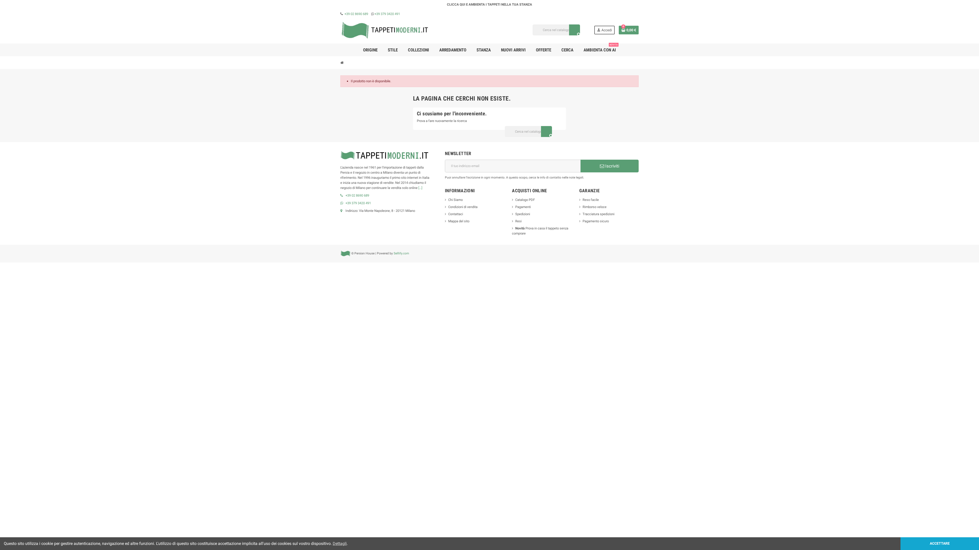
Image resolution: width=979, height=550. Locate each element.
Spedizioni (522, 214)
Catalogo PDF (525, 200)
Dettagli (340, 543)
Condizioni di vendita (463, 207)
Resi (518, 221)
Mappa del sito (458, 221)
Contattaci (455, 214)
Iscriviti (611, 166)
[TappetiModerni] (385, 30)
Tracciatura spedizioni (598, 214)
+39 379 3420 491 (387, 14)
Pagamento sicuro (596, 221)
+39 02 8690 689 (356, 14)
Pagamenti (523, 207)
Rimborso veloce (595, 207)
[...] (420, 188)
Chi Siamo (455, 200)
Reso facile (591, 200)
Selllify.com (401, 253)
